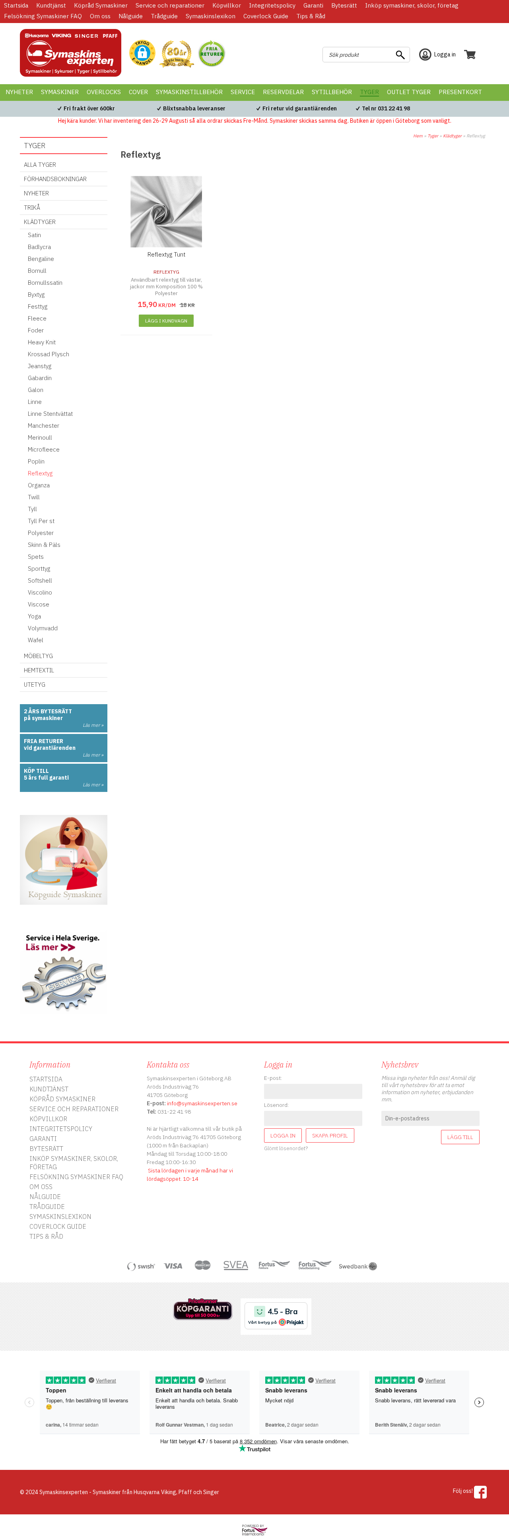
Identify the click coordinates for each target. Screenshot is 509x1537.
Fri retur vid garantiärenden (299, 108)
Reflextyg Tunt (166, 254)
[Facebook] (480, 1492)
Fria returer (43, 741)
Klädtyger (452, 136)
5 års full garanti (46, 777)
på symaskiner (43, 718)
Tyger (432, 136)
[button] (142, 54)
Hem (418, 136)
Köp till (36, 770)
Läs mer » (93, 725)
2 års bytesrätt (48, 711)
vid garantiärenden (50, 747)
